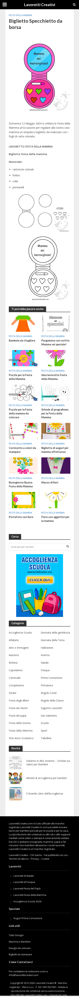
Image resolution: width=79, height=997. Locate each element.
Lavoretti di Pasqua (24, 882)
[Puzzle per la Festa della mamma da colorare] (23, 392)
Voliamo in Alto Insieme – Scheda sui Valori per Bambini (48, 762)
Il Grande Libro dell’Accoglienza (44, 793)
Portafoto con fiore (21, 517)
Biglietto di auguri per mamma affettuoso (55, 449)
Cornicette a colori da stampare (22, 449)
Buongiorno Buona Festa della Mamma (21, 484)
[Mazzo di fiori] (55, 465)
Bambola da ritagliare (22, 340)
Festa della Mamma (20, 15)
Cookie (45, 858)
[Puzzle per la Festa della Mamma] (23, 358)
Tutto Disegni (16, 935)
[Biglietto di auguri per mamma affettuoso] (55, 431)
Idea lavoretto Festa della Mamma (54, 376)
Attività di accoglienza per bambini (46, 778)
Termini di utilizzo (18, 858)
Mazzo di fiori (49, 482)
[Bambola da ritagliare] (23, 323)
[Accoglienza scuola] (39, 585)
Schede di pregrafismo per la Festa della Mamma (55, 413)
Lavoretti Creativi (39, 4)
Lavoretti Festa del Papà (26, 888)
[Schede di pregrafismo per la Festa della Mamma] (55, 392)
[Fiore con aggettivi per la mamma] (55, 500)
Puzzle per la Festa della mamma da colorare (20, 413)
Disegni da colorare (20, 948)
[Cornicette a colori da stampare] (23, 431)
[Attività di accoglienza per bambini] (15, 778)
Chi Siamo (36, 855)
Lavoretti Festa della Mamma (29, 895)
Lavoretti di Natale (23, 875)
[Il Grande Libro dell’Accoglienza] (15, 793)
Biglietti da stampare (20, 954)
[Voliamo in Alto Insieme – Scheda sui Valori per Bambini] (15, 762)
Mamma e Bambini (19, 941)
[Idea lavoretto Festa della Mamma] (55, 358)
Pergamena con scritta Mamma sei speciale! (55, 342)
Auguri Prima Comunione (27, 918)
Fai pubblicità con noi (55, 855)
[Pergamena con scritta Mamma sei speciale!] (55, 323)
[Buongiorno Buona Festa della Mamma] (23, 465)
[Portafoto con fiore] (23, 500)
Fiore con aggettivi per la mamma (55, 518)
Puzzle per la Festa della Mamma (20, 376)
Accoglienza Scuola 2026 (27, 901)
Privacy (35, 858)
